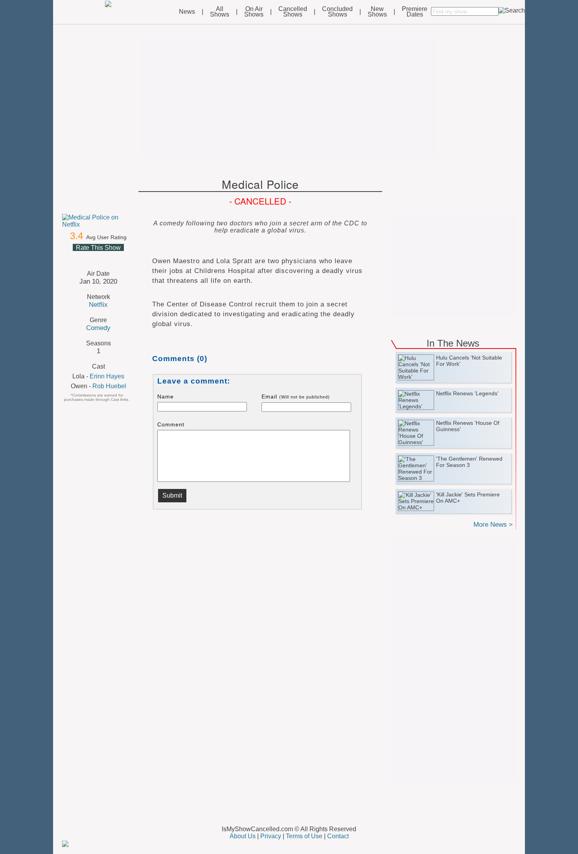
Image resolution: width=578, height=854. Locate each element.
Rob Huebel (109, 386)
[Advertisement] (289, 99)
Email (295, 396)
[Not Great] (88, 257)
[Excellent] (116, 257)
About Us (243, 836)
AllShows (219, 11)
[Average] (98, 257)
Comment (170, 424)
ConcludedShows (337, 11)
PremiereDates (414, 11)
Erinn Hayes (107, 376)
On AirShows (253, 11)
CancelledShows (292, 11)
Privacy (270, 836)
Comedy (98, 328)
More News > (493, 524)
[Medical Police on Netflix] (98, 221)
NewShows (377, 11)
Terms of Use (304, 836)
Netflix (98, 304)
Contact (338, 836)
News (187, 12)
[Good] (107, 257)
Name (165, 396)
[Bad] (79, 257)
